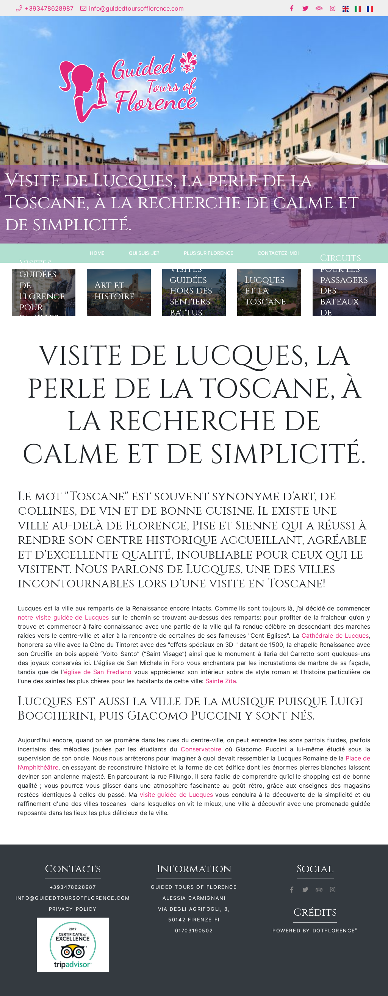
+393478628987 (73, 887)
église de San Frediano (97, 672)
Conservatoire (203, 749)
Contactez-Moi (278, 253)
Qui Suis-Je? (144, 253)
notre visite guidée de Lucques (64, 617)
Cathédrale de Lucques (335, 635)
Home (97, 253)
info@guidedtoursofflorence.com (73, 898)
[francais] (370, 8)
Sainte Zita (220, 681)
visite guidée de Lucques (176, 794)
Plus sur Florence (208, 253)
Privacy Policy (73, 909)
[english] (346, 8)
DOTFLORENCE (335, 931)
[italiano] (358, 8)
